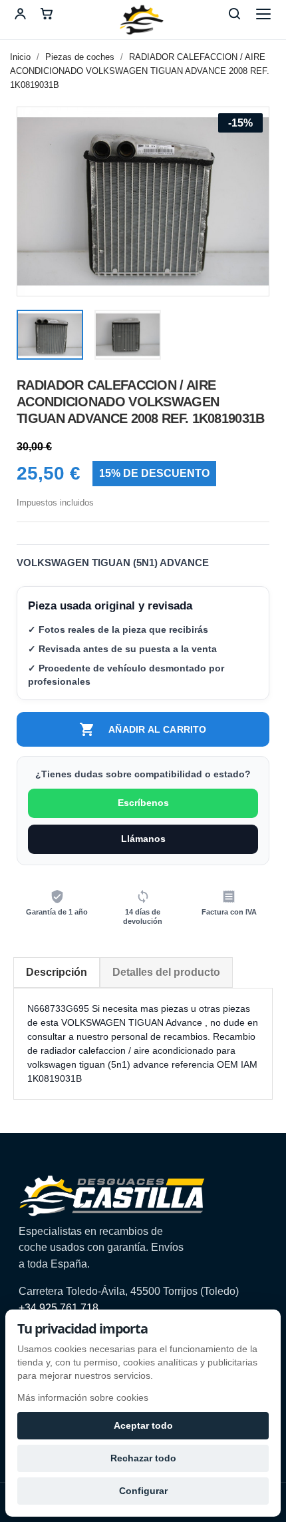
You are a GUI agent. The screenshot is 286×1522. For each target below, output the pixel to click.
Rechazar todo (143, 1458)
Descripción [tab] (56, 972)
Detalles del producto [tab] (166, 972)
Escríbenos (143, 802)
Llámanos (143, 838)
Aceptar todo (143, 1425)
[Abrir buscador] (234, 14)
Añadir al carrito (142, 729)
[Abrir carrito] (46, 14)
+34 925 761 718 (58, 1308)
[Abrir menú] (263, 14)
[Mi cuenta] (20, 14)
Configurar (143, 1490)
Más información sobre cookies (82, 1397)
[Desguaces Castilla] (143, 20)
